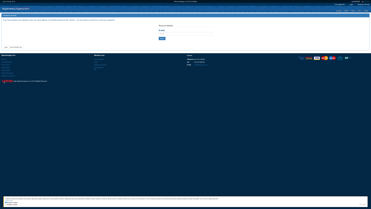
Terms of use (5, 65)
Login (351, 4)
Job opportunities (6, 62)
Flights (346, 11)
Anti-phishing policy (7, 73)
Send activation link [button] (16, 47)
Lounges (338, 11)
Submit (162, 38)
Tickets (366, 11)
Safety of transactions (8, 76)
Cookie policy (5, 68)
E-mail (162, 30)
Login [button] (6, 47)
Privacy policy (5, 70)
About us (4, 59)
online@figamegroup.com (201, 65)
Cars (359, 11)
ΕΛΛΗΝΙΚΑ (356, 1)
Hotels (353, 11)
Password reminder (364, 4)
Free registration (340, 4)
